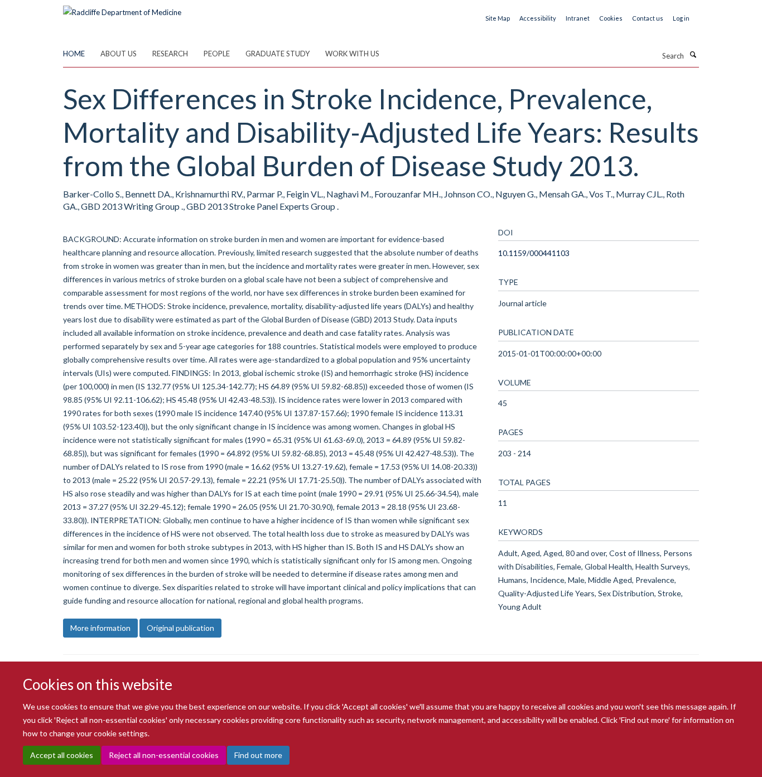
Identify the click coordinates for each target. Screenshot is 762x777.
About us (118, 53)
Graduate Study (277, 53)
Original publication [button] (180, 628)
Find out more (258, 755)
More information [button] (100, 628)
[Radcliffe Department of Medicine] (122, 8)
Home (74, 53)
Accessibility (537, 18)
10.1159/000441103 (534, 253)
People (217, 53)
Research (170, 53)
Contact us (647, 18)
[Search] (693, 55)
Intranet (578, 18)
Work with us (352, 53)
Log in (681, 18)
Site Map (497, 18)
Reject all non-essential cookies (164, 755)
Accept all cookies (61, 755)
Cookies (611, 18)
